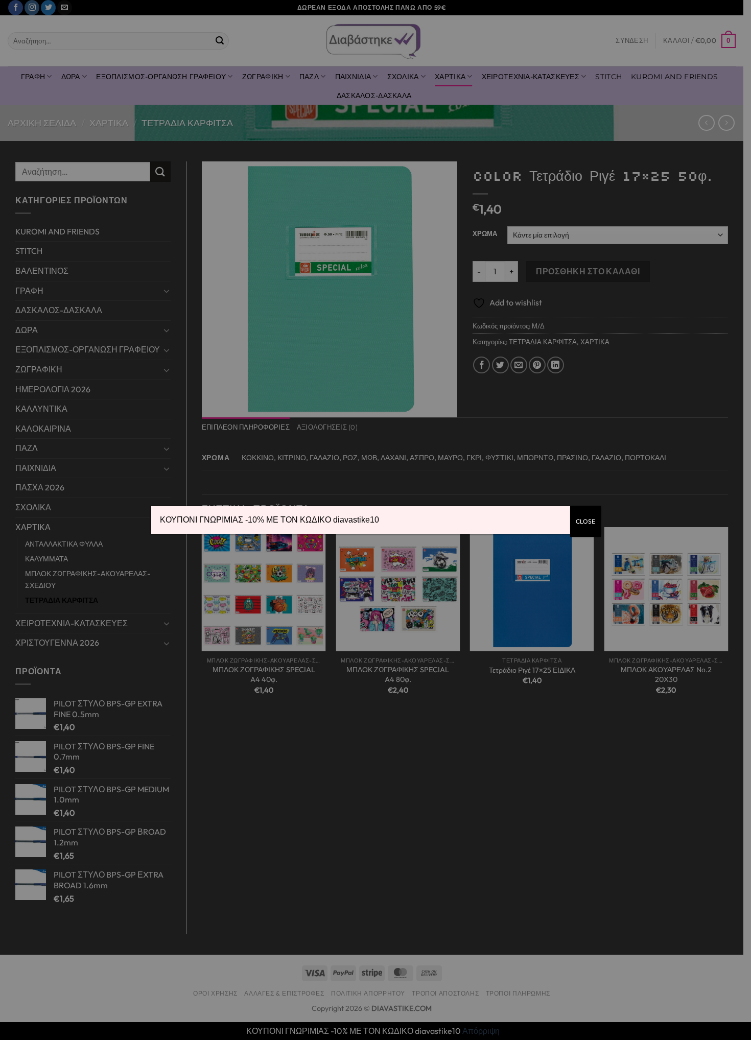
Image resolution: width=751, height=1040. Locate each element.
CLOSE (585, 521)
